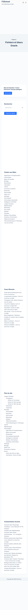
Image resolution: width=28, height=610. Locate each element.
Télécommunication (9, 219)
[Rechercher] (25, 2)
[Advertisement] (14, 20)
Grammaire (9, 406)
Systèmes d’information (12, 442)
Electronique (7, 192)
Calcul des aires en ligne (10, 309)
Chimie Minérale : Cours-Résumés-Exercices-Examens (12, 549)
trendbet (6, 530)
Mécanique (7, 207)
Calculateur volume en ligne (11, 307)
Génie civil (7, 194)
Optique (6, 211)
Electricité (7, 190)
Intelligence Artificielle (10, 202)
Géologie (6, 196)
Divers (6, 451)
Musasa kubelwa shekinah (11, 543)
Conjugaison (9, 398)
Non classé (7, 209)
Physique (6, 213)
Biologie (6, 181)
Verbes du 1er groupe (13, 400)
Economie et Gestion (10, 188)
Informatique (7, 198)
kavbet (6, 553)
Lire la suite (8, 93)
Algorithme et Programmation (12, 175)
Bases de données (9, 179)
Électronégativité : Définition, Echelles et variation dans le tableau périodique (14, 317)
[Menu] (23, 2)
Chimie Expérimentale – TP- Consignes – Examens (13, 534)
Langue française (8, 204)
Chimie (6, 186)
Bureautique (7, 183)
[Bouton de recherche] (22, 107)
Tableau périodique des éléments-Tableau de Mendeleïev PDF (13, 555)
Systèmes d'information (10, 217)
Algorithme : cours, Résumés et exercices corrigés (13, 540)
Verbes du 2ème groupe (14, 402)
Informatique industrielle (10, 200)
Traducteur (9, 407)
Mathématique (8, 205)
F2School (6, 2)
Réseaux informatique (10, 215)
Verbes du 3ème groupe (14, 404)
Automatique (7, 177)
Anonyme (6, 532)
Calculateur (7, 185)
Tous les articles (8, 222)
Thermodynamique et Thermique (13, 221)
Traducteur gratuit (10, 113)
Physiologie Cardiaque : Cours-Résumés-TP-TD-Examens (14, 526)
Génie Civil (7, 447)
